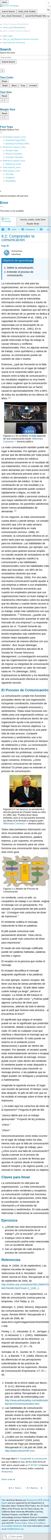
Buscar (5, 1536)
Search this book (7, 53)
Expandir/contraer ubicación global (48, 228)
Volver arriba (7, 1479)
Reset (4, 81)
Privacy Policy (21, 1523)
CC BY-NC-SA (34, 1465)
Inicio (14, 229)
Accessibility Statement (12, 1526)
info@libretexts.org (14, 1529)
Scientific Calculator (14, 157)
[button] (10, 177)
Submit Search (8, 62)
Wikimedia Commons (14, 823)
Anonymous (7, 1471)
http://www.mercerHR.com (20, 1450)
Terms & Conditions (36, 1523)
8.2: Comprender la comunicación (31, 1458)
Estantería (30, 229)
